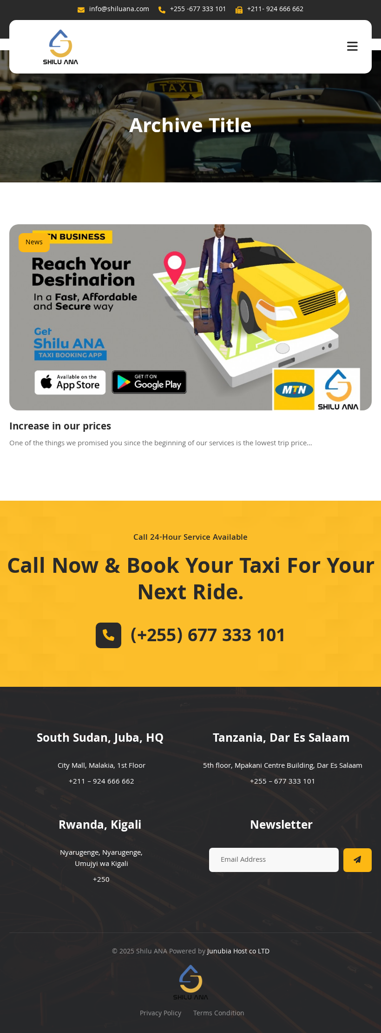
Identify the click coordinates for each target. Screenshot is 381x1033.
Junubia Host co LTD (238, 952)
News (34, 243)
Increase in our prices (60, 427)
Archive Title (190, 128)
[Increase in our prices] (190, 317)
